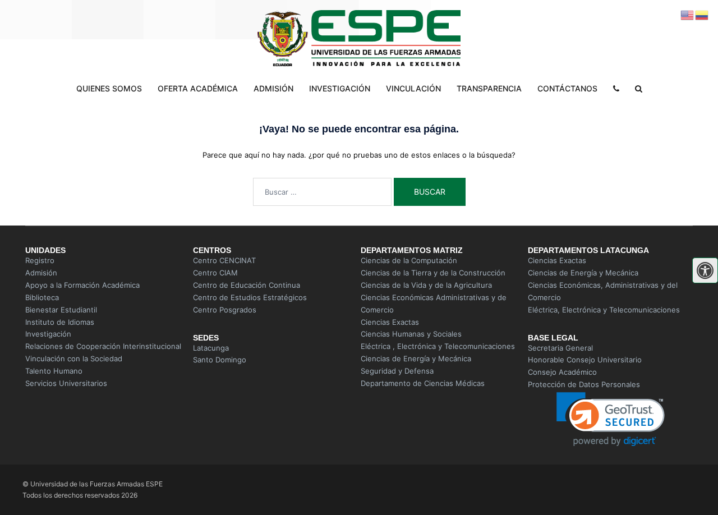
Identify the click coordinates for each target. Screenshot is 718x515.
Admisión (41, 272)
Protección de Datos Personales (584, 384)
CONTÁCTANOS (567, 88)
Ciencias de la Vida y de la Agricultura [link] (426, 285)
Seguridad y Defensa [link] (397, 370)
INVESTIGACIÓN (339, 88)
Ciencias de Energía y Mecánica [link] (416, 358)
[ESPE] (359, 39)
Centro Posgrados (224, 309)
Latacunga (211, 347)
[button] (610, 419)
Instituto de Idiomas (59, 322)
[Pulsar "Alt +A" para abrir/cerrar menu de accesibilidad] (705, 270)
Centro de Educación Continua (246, 285)
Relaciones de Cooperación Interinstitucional (103, 346)
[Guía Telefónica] (616, 88)
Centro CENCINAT (224, 260)
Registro (39, 260)
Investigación (48, 333)
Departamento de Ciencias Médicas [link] (423, 383)
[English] (687, 14)
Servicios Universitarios (67, 383)
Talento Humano (53, 370)
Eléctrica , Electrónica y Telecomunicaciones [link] (438, 346)
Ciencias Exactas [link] (390, 322)
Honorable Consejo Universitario (585, 359)
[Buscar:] (322, 192)
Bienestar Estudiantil (61, 309)
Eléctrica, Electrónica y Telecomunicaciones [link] (604, 309)
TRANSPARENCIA (489, 88)
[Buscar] (638, 88)
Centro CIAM (215, 272)
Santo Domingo (219, 359)
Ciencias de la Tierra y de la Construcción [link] (433, 272)
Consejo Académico (562, 371)
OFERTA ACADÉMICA (198, 88)
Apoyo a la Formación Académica (82, 285)
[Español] (702, 14)
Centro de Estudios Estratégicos (250, 297)
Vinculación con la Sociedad (73, 358)
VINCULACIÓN (413, 88)
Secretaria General (560, 347)
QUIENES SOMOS (109, 88)
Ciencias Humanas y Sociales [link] (411, 333)
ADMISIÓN (273, 88)
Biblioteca (42, 297)
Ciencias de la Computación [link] (409, 260)
